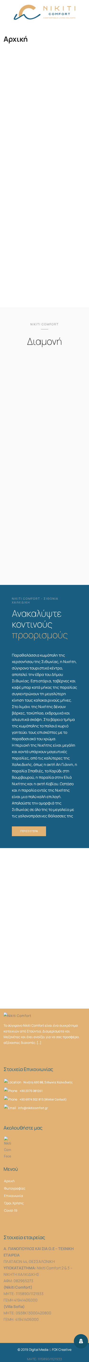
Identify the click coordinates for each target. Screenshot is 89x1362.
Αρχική (9, 1181)
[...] (39, 1043)
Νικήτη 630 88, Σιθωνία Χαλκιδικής (48, 1082)
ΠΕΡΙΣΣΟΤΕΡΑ (44, 267)
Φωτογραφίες (14, 1188)
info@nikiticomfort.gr (33, 1108)
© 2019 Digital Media (33, 1349)
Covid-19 (10, 1210)
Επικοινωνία (13, 1195)
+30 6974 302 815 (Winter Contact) (43, 1099)
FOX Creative (61, 1349)
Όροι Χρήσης (14, 1203)
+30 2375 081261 (31, 1091)
